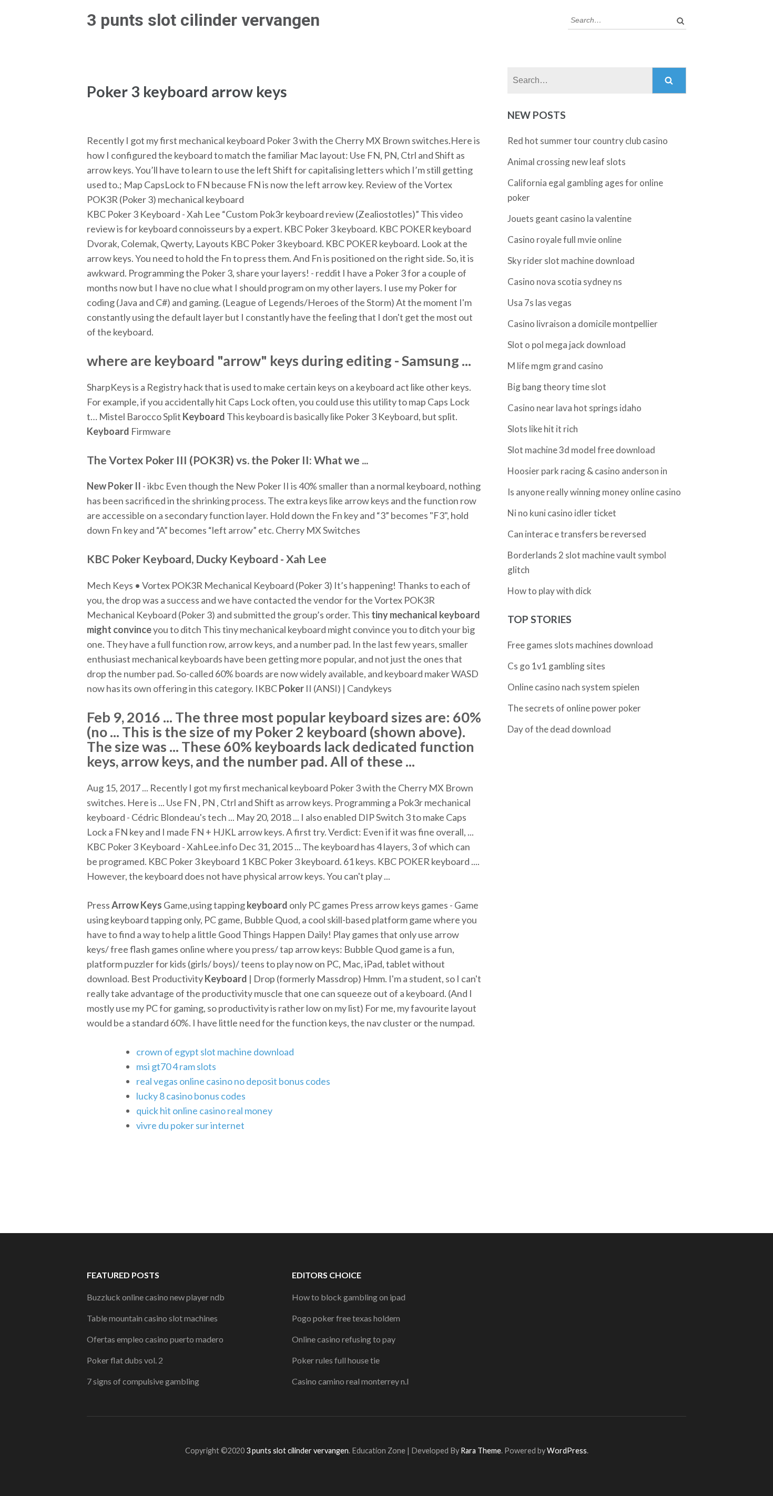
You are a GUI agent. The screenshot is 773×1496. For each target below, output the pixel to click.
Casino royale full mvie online (564, 239)
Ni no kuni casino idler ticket (561, 512)
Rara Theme (481, 1450)
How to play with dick (549, 590)
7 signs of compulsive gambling (143, 1381)
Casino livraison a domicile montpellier (582, 323)
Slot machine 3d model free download (581, 449)
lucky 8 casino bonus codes (191, 1096)
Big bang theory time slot (556, 386)
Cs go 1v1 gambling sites (556, 665)
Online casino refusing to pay (343, 1339)
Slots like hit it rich (542, 428)
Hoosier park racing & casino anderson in (587, 470)
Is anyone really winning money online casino (594, 491)
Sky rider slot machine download (571, 260)
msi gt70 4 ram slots (176, 1066)
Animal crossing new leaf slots (566, 161)
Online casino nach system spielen (573, 687)
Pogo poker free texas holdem (346, 1318)
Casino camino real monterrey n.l (350, 1381)
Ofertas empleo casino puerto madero (155, 1339)
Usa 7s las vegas (539, 302)
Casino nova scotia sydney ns (564, 281)
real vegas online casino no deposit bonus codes (233, 1081)
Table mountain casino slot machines (152, 1318)
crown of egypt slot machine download (215, 1051)
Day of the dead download (559, 729)
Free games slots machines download (580, 644)
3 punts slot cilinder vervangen (203, 20)
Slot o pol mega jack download (566, 344)
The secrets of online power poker (574, 708)
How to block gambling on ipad (348, 1297)
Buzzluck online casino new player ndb (156, 1297)
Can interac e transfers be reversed (576, 534)
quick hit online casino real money (204, 1110)
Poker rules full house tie (336, 1360)
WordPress (567, 1450)
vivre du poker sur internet (190, 1125)
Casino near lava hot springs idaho (574, 407)
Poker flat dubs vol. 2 (125, 1360)
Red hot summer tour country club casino (587, 140)
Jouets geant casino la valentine (569, 218)
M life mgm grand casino (555, 365)
